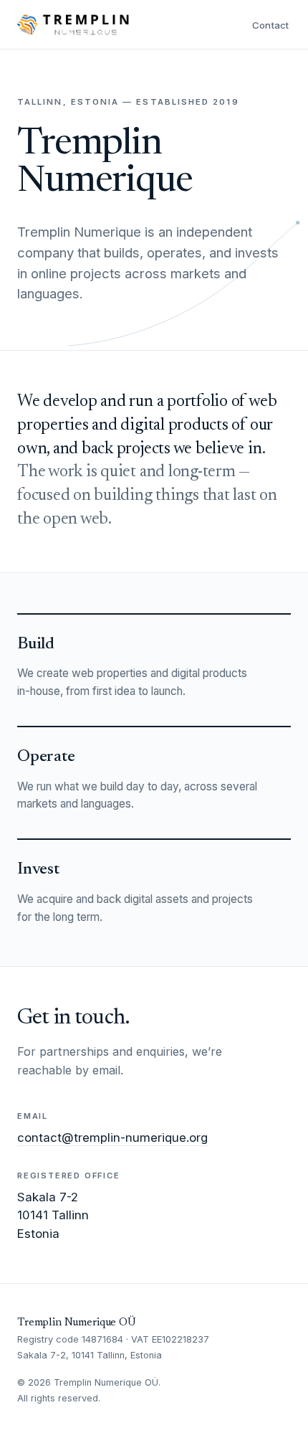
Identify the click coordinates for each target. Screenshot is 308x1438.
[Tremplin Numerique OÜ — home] (73, 24)
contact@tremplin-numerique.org (112, 1137)
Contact (270, 25)
